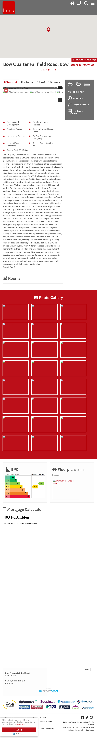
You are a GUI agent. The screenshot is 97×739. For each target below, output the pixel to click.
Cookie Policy (49, 729)
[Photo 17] (8, 343)
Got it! (19, 729)
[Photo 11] (7, 362)
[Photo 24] (66, 436)
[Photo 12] (65, 418)
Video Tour (28, 82)
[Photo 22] (66, 305)
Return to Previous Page (85, 60)
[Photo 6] (36, 324)
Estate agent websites (75, 730)
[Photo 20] (8, 436)
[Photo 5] (65, 362)
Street (42, 82)
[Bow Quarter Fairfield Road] (65, 482)
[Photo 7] (7, 380)
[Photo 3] (65, 399)
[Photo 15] (8, 305)
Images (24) (12, 82)
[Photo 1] (36, 343)
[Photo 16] (65, 324)
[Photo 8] (36, 305)
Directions (55, 82)
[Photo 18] (36, 380)
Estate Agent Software (87, 727)
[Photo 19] (36, 399)
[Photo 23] (37, 436)
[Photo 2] (65, 343)
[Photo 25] (8, 324)
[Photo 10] (37, 418)
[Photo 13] (8, 418)
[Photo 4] (36, 362)
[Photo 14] (8, 399)
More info (20, 724)
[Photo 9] (65, 380)
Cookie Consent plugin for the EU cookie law (19, 734)
